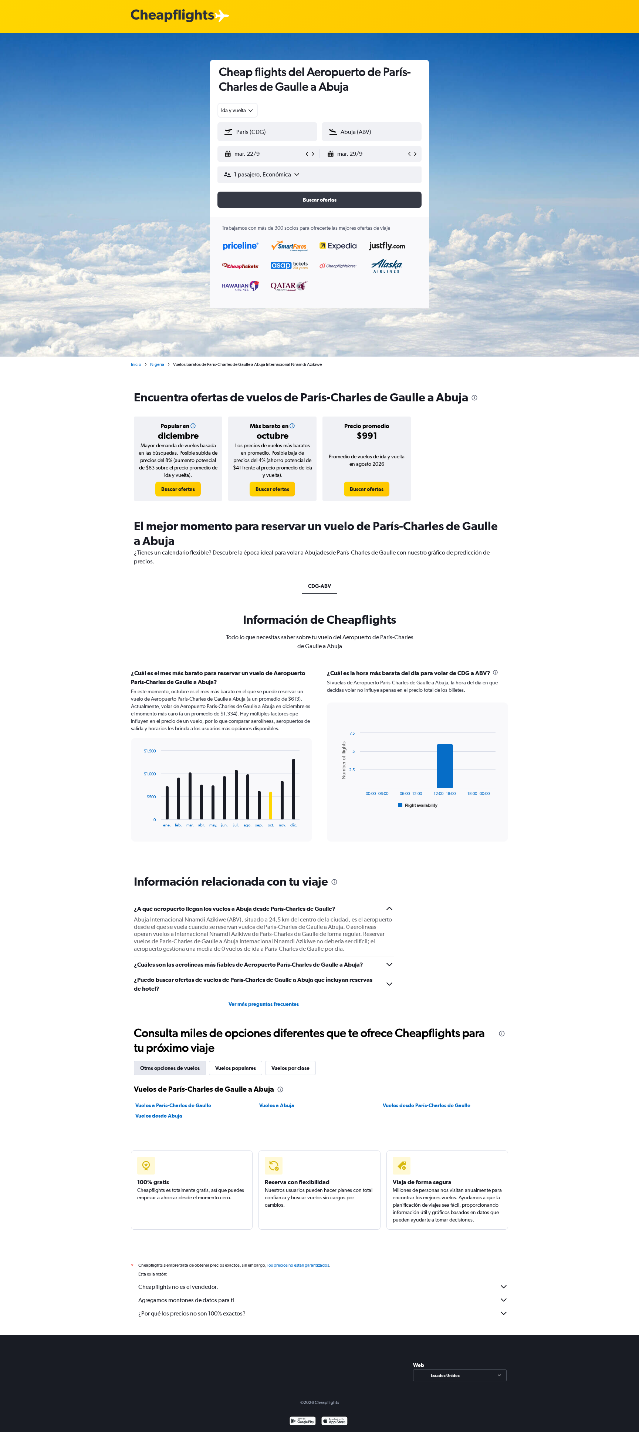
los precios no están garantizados (298, 1265)
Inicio (136, 364)
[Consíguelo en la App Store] (334, 1422)
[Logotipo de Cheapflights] (172, 16)
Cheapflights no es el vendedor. (178, 1286)
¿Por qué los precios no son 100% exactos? (192, 1313)
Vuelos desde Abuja (158, 1116)
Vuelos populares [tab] (235, 1068)
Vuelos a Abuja (276, 1105)
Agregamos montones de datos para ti (186, 1300)
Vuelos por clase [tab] (290, 1068)
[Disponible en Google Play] (303, 1422)
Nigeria (157, 364)
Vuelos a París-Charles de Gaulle (173, 1105)
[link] (178, 489)
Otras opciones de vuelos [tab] (170, 1068)
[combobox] (237, 110)
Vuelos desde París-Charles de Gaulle (426, 1105)
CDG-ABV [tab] (319, 586)
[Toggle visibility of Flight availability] (418, 805)
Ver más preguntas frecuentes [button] (264, 1004)
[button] (264, 154)
